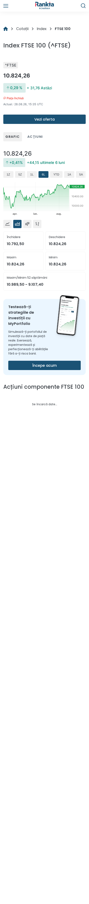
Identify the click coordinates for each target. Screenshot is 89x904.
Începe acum (44, 365)
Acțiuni (35, 136)
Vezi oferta (44, 119)
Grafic (12, 136)
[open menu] (5, 5)
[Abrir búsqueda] (83, 5)
